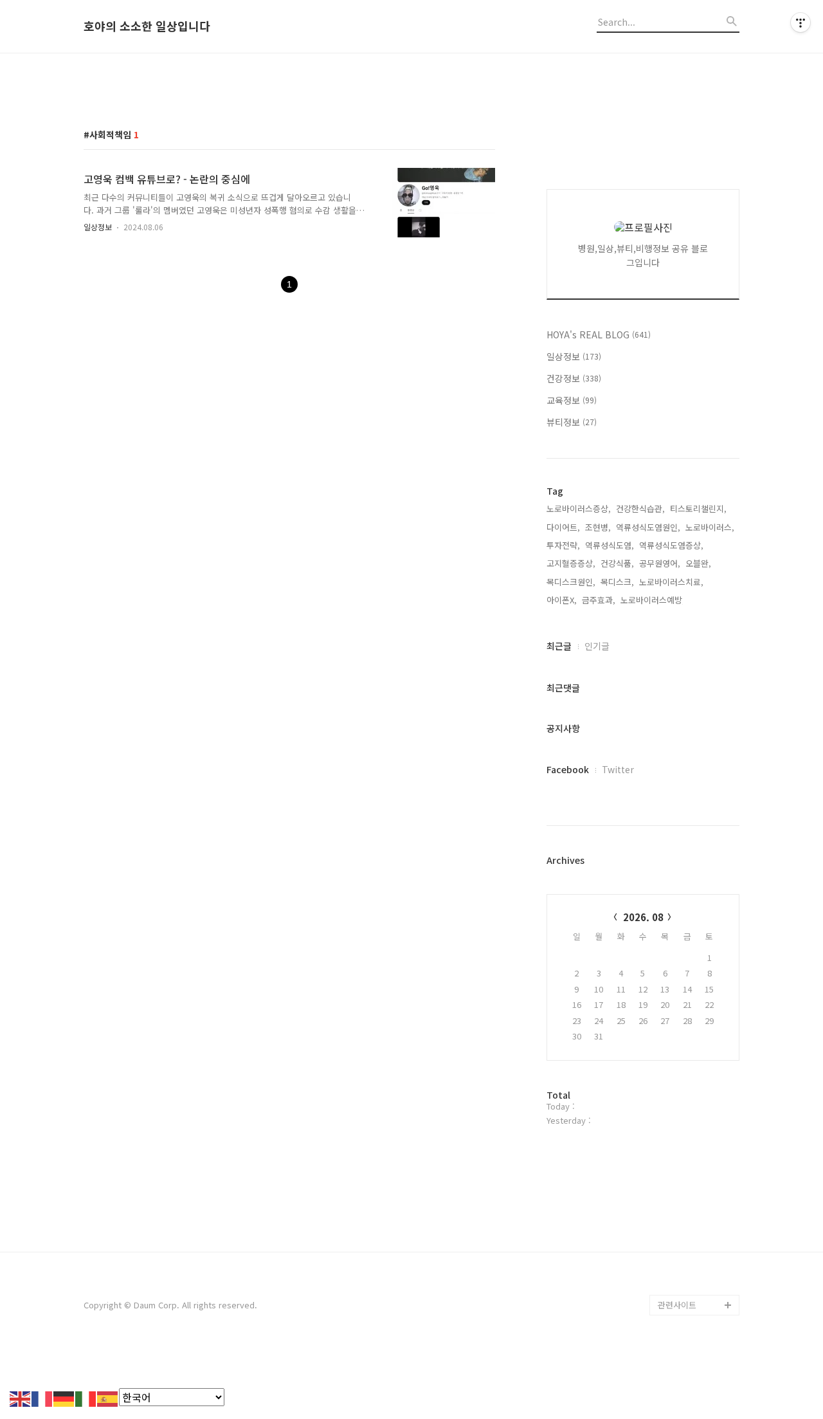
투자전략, (563, 545)
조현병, (598, 527)
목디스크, (617, 582)
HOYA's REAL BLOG (599, 334)
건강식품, (617, 563)
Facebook (568, 769)
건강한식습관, (640, 508)
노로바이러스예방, (652, 600)
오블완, (698, 563)
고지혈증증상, (571, 563)
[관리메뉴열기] (800, 22)
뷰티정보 (572, 422)
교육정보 (572, 400)
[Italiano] (86, 1397)
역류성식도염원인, (648, 527)
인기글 (597, 645)
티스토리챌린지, (698, 508)
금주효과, (598, 600)
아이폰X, (562, 600)
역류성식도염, (609, 545)
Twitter (618, 769)
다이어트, (563, 527)
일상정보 (98, 226)
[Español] (108, 1397)
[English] (21, 1397)
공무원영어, (659, 563)
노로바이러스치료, (671, 582)
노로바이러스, (709, 527)
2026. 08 (643, 917)
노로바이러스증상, (579, 508)
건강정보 (574, 378)
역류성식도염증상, (671, 545)
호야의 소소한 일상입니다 (147, 26)
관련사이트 (677, 1305)
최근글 (559, 645)
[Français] (42, 1397)
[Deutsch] (64, 1397)
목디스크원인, (571, 582)
